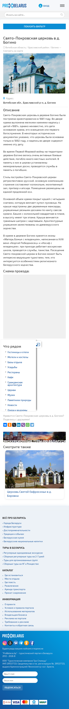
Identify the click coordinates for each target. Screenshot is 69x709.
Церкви (12, 390)
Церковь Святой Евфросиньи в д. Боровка (29, 493)
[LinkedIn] (19, 425)
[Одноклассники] (10, 425)
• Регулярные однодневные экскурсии (22, 552)
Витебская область (15, 47)
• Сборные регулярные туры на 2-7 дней (23, 556)
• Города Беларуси (11, 523)
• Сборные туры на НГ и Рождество (20, 563)
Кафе (10, 377)
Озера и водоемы (17, 410)
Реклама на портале (15, 618)
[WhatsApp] (28, 425)
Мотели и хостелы (18, 357)
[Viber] (23, 425)
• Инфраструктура (12, 526)
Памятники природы (19, 400)
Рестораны (14, 372)
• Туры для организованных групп (20, 560)
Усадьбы (12, 367)
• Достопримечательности (16, 530)
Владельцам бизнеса (16, 614)
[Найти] (61, 14)
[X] (14, 425)
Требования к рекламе (17, 621)
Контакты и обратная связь (19, 625)
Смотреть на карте (13, 50)
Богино (55, 47)
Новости (12, 405)
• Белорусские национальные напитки (22, 541)
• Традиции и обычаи (13, 534)
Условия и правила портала (19, 607)
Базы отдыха (15, 362)
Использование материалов (20, 611)
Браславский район (38, 47)
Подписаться (12, 687)
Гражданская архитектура (15, 383)
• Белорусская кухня (13, 537)
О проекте (10, 604)
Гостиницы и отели (18, 352)
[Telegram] (32, 425)
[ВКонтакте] (5, 425)
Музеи (11, 394)
